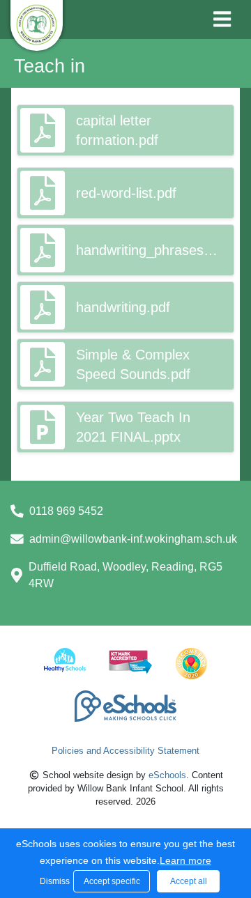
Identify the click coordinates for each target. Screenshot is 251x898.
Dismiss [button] (53, 881)
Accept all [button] (188, 881)
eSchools (167, 775)
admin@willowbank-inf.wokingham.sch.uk (133, 539)
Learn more (185, 860)
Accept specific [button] (112, 881)
